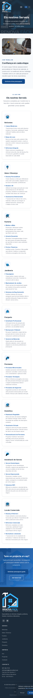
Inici (3, 653)
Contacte (4, 660)
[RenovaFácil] (6, 7)
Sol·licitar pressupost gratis (16, 572)
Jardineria (5, 639)
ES (29, 7)
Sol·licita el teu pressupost (13, 81)
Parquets (4, 642)
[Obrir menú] (21, 7)
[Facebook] (7, 620)
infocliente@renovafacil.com (10, 670)
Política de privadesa (10, 687)
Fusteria (4, 636)
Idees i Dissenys (6, 632)
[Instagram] (3, 620)
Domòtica (4, 645)
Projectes (4, 656)
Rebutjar (22, 692)
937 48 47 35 (16, 578)
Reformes (4, 629)
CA (26, 7)
